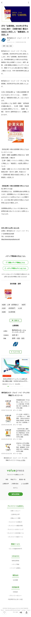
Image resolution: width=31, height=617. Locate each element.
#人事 (20, 308)
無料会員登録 (15, 494)
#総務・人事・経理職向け (10, 305)
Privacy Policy (22, 610)
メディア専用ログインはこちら (16, 268)
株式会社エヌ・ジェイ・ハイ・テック (19, 331)
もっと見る (22, 460)
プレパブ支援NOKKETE (15, 548)
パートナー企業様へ (15, 568)
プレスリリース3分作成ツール (15, 533)
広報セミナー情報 (15, 518)
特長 (7, 479)
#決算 (4, 308)
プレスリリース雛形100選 (15, 525)
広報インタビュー (15, 510)
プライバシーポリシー (15, 595)
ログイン (15, 488)
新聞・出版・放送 (7, 46)
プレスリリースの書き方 (15, 522)
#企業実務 (12, 312)
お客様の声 (6, 483)
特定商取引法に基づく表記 (15, 599)
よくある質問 (24, 483)
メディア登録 (15, 564)
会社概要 (15, 580)
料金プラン (14, 479)
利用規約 (15, 592)
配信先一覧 (22, 479)
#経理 (23, 305)
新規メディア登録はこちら (16, 262)
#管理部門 (12, 308)
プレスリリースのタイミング (15, 529)
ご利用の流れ (15, 483)
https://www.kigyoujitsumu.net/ (10, 239)
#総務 (4, 312)
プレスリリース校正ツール (15, 537)
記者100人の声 (15, 514)
